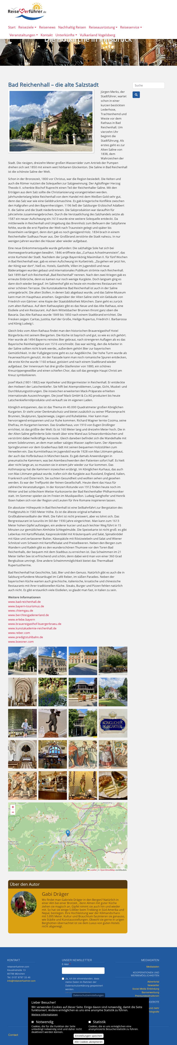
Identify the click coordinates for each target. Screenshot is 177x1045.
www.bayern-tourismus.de (26, 606)
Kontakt (47, 35)
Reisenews (47, 27)
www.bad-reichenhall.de (24, 602)
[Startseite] (27, 11)
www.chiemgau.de (20, 610)
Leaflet (93, 869)
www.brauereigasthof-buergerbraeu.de (34, 624)
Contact (13, 1035)
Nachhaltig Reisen (72, 27)
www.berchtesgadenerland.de (28, 615)
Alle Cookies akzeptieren (88, 1041)
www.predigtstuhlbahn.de (25, 637)
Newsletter (153, 985)
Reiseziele (26, 27)
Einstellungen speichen (88, 1035)
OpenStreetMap (107, 869)
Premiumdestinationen (147, 995)
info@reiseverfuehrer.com (21, 980)
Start (12, 27)
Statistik (99, 1021)
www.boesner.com (21, 642)
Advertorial (153, 981)
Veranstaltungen (22, 35)
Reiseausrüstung (102, 27)
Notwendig (44, 1021)
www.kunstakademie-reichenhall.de (32, 628)
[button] (22, 661)
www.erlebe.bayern (21, 619)
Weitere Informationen (44, 1014)
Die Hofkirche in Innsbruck (88, 39)
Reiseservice (129, 27)
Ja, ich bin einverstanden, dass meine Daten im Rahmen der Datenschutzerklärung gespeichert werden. (84, 984)
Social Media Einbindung (145, 988)
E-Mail (65, 964)
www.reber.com (19, 633)
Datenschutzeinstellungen (88, 995)
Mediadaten (152, 966)
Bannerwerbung (150, 992)
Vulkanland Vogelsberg (97, 35)
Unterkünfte (64, 35)
